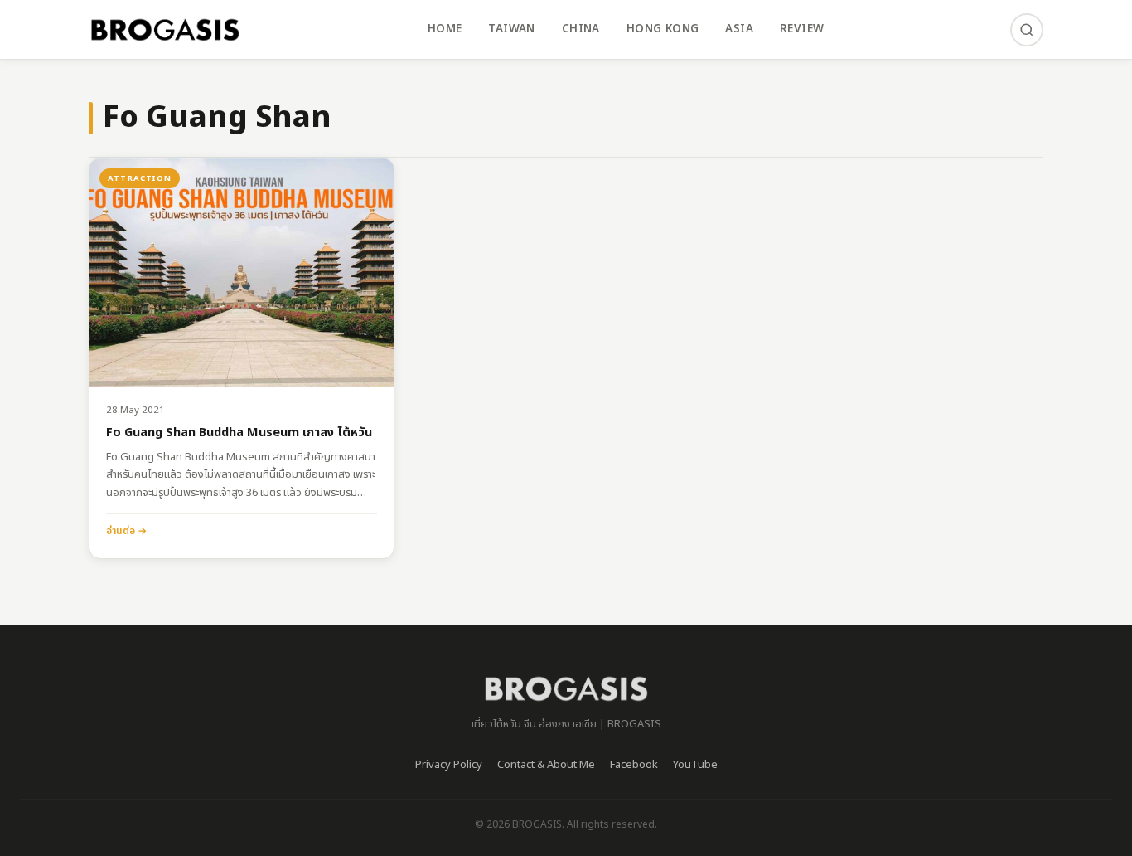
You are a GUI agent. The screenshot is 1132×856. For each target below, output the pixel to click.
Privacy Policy (448, 764)
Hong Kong (662, 29)
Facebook (634, 764)
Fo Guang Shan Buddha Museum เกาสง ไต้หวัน (239, 433)
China (581, 29)
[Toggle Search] (1026, 29)
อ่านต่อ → (126, 530)
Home (445, 29)
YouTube (695, 764)
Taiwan (511, 29)
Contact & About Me (546, 764)
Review (802, 29)
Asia (739, 29)
